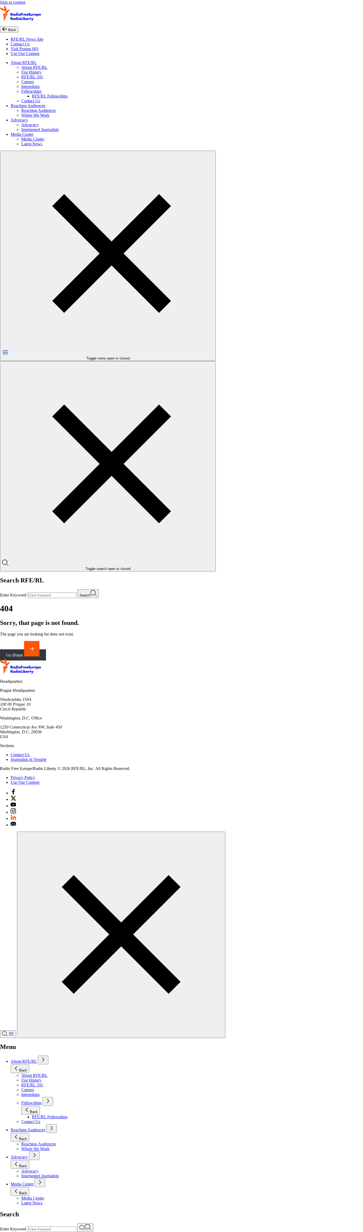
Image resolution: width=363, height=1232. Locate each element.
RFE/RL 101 (32, 77)
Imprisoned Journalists (40, 129)
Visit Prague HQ (25, 48)
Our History (31, 72)
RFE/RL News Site (27, 39)
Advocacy (19, 120)
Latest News (31, 144)
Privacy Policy (23, 777)
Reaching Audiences (28, 105)
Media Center (22, 134)
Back (23, 1070)
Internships (30, 86)
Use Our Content (25, 53)
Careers (27, 81)
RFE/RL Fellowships (49, 96)
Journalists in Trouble (29, 759)
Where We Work (35, 115)
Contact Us (20, 44)
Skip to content (12, 2)
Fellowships (31, 91)
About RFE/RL (24, 62)
